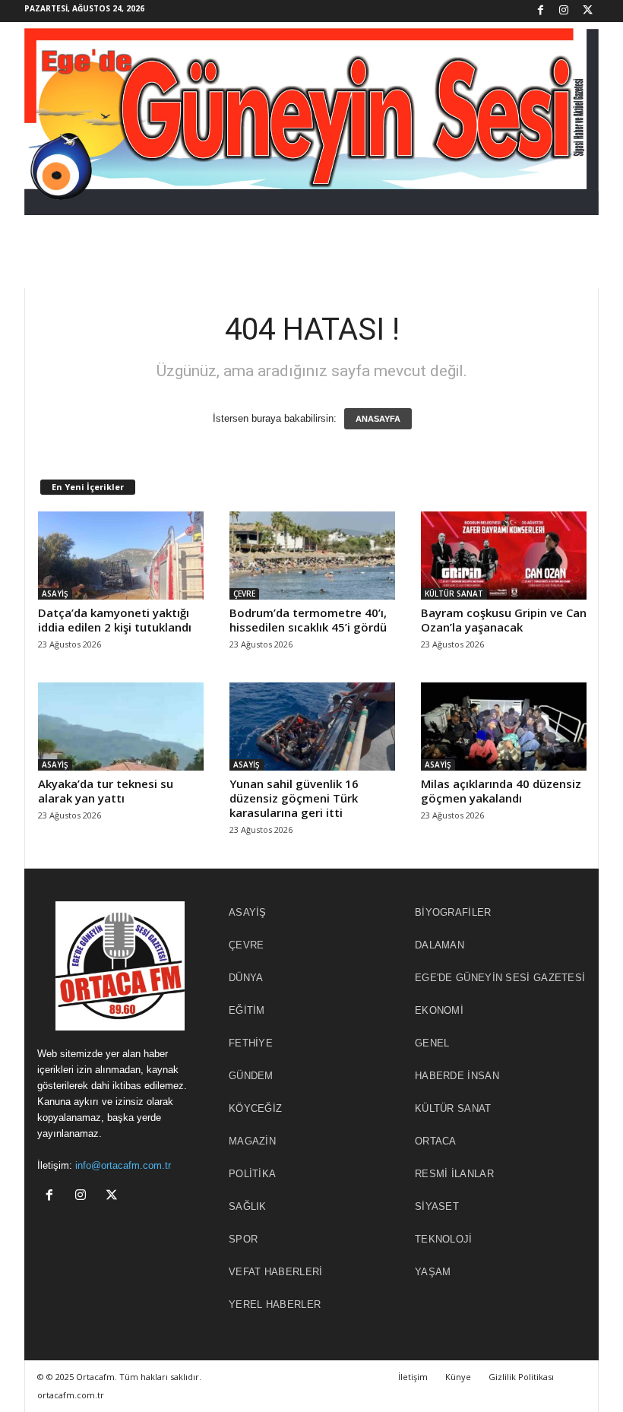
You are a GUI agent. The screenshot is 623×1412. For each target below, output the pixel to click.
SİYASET (437, 1206)
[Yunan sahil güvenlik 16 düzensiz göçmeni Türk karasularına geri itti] (312, 726)
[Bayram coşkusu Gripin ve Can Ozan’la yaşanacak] (504, 555)
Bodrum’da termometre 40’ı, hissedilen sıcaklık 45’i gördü (308, 620)
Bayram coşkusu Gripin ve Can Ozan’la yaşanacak (504, 620)
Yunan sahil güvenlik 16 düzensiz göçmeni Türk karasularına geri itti (294, 798)
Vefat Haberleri (276, 1271)
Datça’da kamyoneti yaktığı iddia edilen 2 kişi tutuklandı (114, 620)
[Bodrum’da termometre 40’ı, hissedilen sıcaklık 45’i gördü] (312, 555)
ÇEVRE (244, 593)
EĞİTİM (247, 1010)
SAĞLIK (248, 1206)
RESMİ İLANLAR (454, 1173)
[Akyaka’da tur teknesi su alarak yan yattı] (121, 726)
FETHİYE (251, 1043)
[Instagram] (564, 11)
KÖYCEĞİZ (255, 1108)
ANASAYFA (378, 418)
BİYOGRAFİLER (453, 912)
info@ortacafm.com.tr (123, 1165)
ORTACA (436, 1141)
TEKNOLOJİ (444, 1239)
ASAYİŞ (55, 593)
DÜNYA (246, 977)
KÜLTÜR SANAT (454, 593)
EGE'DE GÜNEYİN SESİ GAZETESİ (500, 977)
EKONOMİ (439, 1010)
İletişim (413, 1376)
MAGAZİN (252, 1141)
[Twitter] (587, 11)
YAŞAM (433, 1271)
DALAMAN (439, 945)
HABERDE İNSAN (457, 1075)
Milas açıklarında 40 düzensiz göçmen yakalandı (501, 791)
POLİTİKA (252, 1173)
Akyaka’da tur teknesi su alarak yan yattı (105, 791)
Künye (458, 1376)
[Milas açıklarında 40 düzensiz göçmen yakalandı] (504, 726)
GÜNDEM (251, 1075)
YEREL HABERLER (275, 1304)
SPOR (243, 1239)
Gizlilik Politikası (521, 1376)
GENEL (432, 1043)
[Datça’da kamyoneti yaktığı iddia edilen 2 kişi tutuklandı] (121, 555)
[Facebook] (540, 11)
